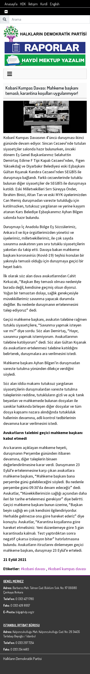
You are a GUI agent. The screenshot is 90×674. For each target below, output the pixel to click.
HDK (23, 4)
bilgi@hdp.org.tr (25, 612)
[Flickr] (6, 11)
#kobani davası (33, 568)
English (54, 4)
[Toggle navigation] (9, 74)
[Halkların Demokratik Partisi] (45, 33)
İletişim (33, 4)
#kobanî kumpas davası (67, 568)
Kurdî (43, 4)
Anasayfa (11, 4)
